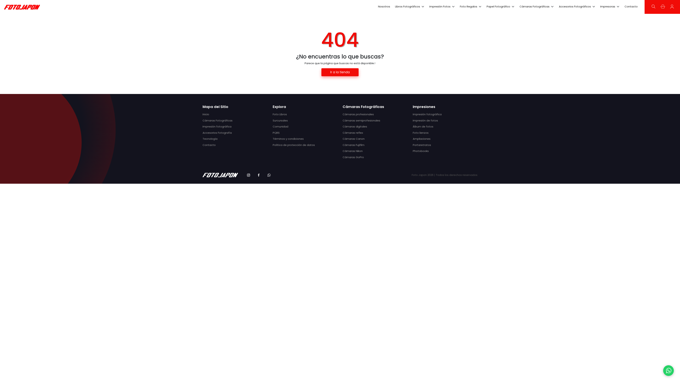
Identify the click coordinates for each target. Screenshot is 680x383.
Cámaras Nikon (353, 151)
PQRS (276, 133)
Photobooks (421, 151)
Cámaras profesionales (358, 114)
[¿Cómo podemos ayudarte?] (668, 370)
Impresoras (607, 6)
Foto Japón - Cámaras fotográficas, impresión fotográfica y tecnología (22, 7)
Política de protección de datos (294, 145)
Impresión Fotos (439, 6)
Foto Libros (280, 114)
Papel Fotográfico (498, 6)
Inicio (206, 114)
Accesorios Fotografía (217, 133)
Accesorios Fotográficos (575, 6)
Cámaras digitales (355, 126)
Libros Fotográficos (407, 6)
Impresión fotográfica (217, 126)
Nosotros (384, 6)
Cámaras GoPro (353, 157)
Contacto (631, 6)
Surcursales (280, 120)
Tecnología (210, 139)
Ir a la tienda (340, 72)
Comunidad (280, 126)
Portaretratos (422, 145)
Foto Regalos (468, 6)
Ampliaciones (421, 139)
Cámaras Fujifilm (353, 145)
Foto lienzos (421, 133)
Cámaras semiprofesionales (361, 120)
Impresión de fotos (425, 120)
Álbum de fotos (423, 126)
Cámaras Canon (354, 139)
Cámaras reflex (353, 133)
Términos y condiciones (288, 139)
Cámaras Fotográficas (534, 6)
